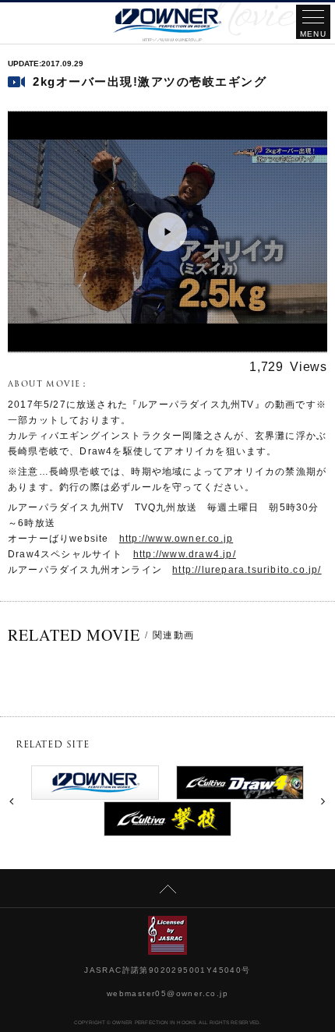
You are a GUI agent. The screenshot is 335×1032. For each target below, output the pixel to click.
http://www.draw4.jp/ (184, 554)
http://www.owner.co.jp (176, 538)
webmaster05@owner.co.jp (167, 993)
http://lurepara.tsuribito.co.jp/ (246, 569)
